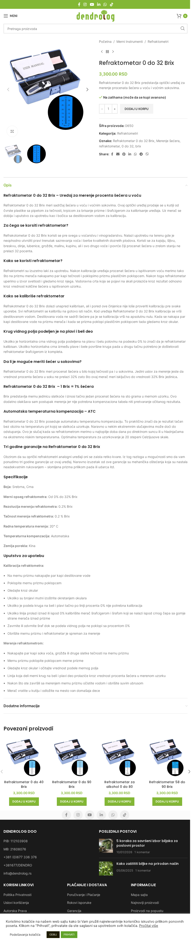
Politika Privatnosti (17, 895)
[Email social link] (118, 154)
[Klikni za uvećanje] (12, 131)
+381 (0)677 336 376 (20, 857)
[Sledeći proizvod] (113, 51)
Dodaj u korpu (137, 109)
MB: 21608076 (14, 849)
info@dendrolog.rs (17, 873)
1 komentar (142, 852)
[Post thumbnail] (106, 846)
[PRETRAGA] (183, 28)
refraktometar (109, 146)
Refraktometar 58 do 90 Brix (167, 784)
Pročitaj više (148, 926)
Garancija (74, 911)
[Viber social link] (147, 154)
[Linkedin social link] (99, 4)
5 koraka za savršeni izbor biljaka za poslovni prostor (147, 843)
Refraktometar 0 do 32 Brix (133, 141)
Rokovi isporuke (79, 903)
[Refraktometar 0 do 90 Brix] (71, 757)
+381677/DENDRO (17, 865)
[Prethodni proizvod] (102, 51)
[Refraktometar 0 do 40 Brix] (23, 757)
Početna (105, 41)
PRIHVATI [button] (69, 934)
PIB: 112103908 (15, 841)
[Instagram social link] (85, 4)
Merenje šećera (168, 141)
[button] (8, 89)
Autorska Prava (15, 911)
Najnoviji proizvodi (145, 903)
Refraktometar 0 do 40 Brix (24, 784)
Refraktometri (158, 41)
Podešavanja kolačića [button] (25, 934)
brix (138, 146)
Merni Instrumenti (129, 41)
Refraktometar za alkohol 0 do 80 (119, 784)
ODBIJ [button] (53, 934)
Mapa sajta (139, 895)
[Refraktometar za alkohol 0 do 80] (119, 757)
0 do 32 (127, 146)
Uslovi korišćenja (16, 903)
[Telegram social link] (141, 154)
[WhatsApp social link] (105, 4)
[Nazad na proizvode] (107, 51)
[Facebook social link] (79, 4)
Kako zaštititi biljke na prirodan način (147, 863)
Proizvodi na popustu (147, 911)
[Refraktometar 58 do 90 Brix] (167, 757)
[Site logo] (96, 15)
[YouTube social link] (92, 4)
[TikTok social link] (111, 4)
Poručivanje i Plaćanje (83, 895)
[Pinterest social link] (124, 154)
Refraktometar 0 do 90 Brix (71, 784)
